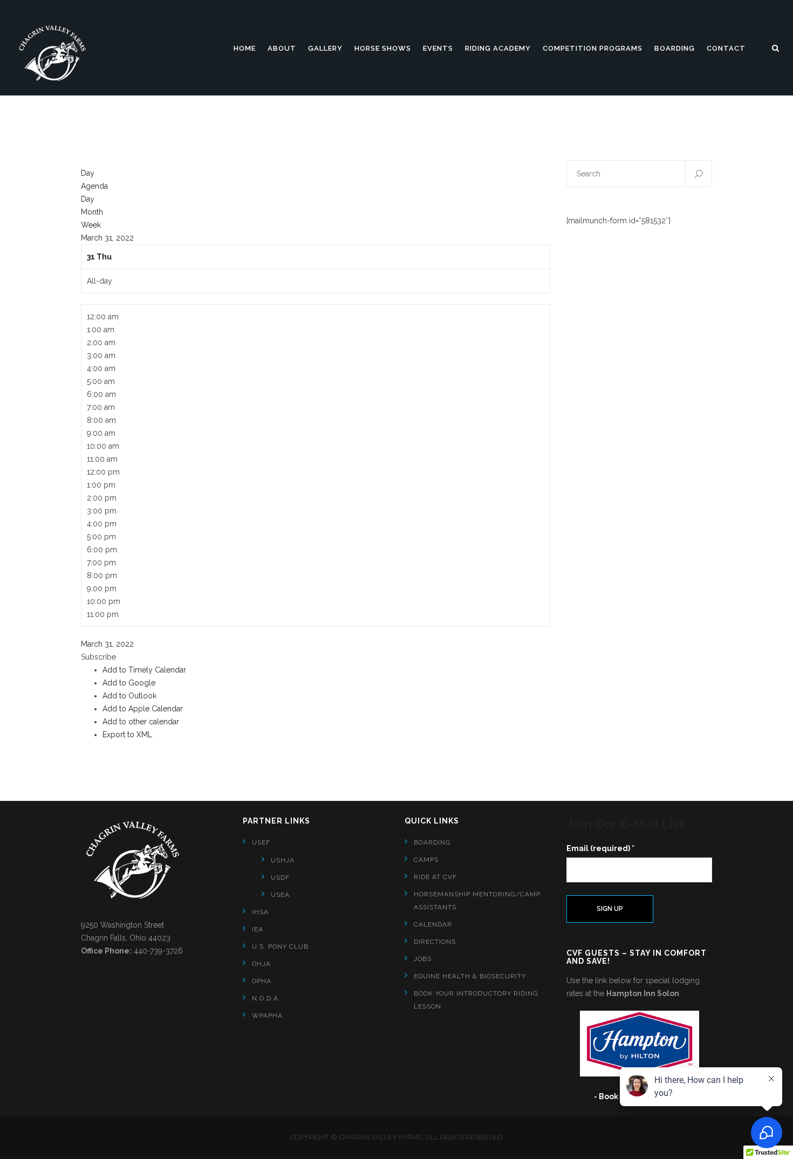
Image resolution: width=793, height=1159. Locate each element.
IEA (257, 929)
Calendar (433, 924)
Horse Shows (382, 48)
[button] (98, 657)
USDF (280, 877)
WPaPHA (267, 1015)
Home (245, 48)
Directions (435, 941)
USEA (280, 895)
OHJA (261, 964)
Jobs (423, 959)
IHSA (260, 912)
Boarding (674, 48)
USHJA (283, 860)
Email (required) (600, 848)
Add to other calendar (140, 721)
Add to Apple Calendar (142, 708)
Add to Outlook (129, 695)
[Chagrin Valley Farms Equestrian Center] (56, 53)
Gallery (325, 48)
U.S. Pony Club (280, 946)
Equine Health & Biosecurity (470, 976)
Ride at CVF (435, 877)
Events (438, 48)
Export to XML (127, 734)
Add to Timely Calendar (144, 670)
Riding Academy (498, 48)
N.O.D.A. (266, 998)
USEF (261, 842)
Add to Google (128, 682)
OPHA (261, 981)
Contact (726, 48)
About (282, 48)
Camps (426, 859)
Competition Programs (592, 48)
